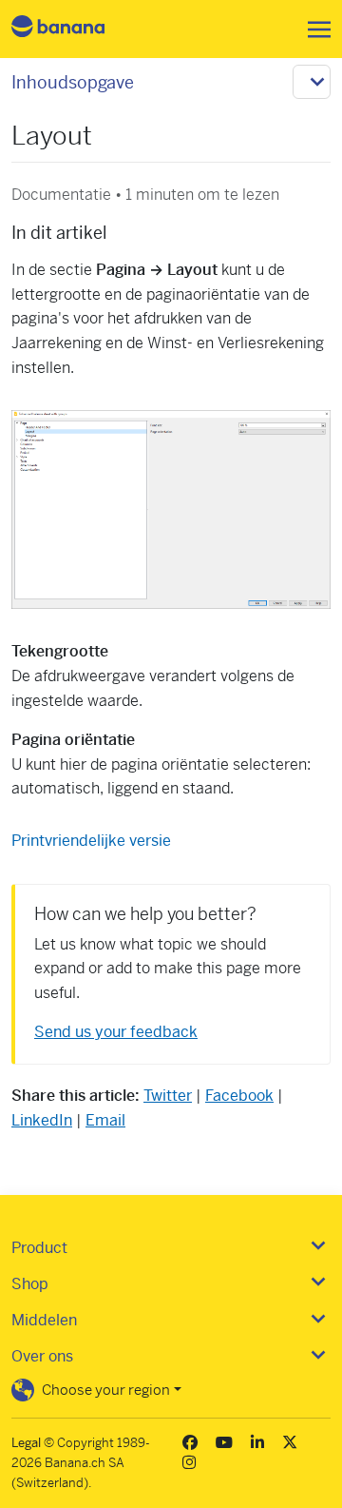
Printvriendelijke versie (91, 841)
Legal (26, 1443)
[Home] (74, 29)
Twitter (167, 1096)
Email (105, 1120)
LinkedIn (41, 1120)
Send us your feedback (116, 1032)
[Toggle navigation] (313, 29)
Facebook (239, 1096)
